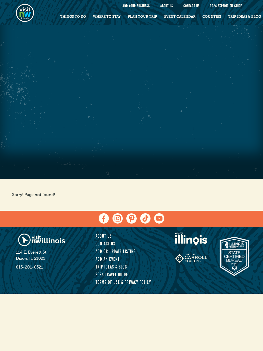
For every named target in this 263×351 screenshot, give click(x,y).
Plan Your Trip (142, 17)
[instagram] (117, 218)
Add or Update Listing (116, 251)
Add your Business (136, 6)
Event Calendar (179, 17)
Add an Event (107, 259)
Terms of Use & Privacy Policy (123, 282)
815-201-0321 (29, 267)
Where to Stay (107, 17)
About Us (166, 6)
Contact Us (191, 6)
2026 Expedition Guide (226, 6)
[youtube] (159, 218)
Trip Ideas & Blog (111, 267)
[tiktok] (145, 218)
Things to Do (73, 17)
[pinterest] (131, 218)
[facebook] (104, 218)
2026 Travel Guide (112, 274)
